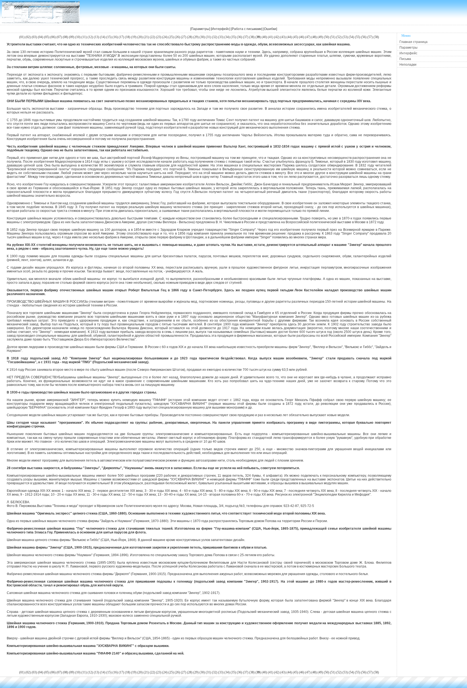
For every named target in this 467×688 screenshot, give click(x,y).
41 (270, 37)
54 (351, 37)
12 (90, 37)
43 (283, 37)
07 (59, 37)
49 (320, 37)
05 (46, 37)
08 (65, 37)
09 (71, 37)
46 (301, 37)
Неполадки (407, 64)
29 (196, 37)
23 (158, 37)
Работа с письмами (247, 29)
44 (289, 37)
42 (276, 37)
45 (295, 37)
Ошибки (270, 29)
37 (245, 37)
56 (363, 37)
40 (264, 37)
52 (339, 37)
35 (233, 37)
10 (77, 37)
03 (34, 37)
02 (28, 37)
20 (140, 37)
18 (127, 37)
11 (84, 37)
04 (40, 37)
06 (53, 37)
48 (314, 37)
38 (251, 37)
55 (357, 37)
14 (102, 37)
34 (227, 37)
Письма (405, 59)
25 (171, 37)
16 (115, 37)
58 (376, 37)
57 (370, 37)
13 (96, 37)
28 (189, 37)
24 (164, 37)
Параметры (200, 29)
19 (133, 37)
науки (239, 52)
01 (22, 37)
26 (177, 37)
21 (146, 37)
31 (208, 37)
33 (220, 37)
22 (152, 37)
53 (345, 37)
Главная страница (413, 42)
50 (326, 37)
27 (183, 37)
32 (214, 37)
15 (109, 37)
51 (332, 37)
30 (202, 37)
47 (307, 37)
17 (121, 37)
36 (239, 37)
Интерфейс (220, 29)
